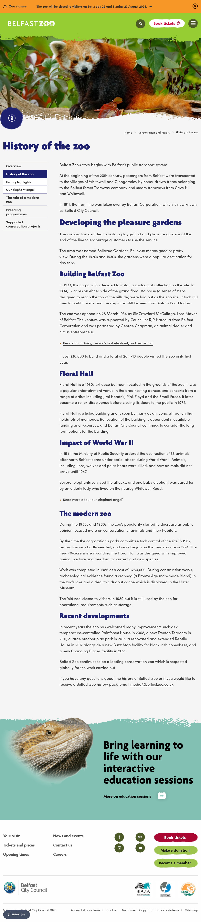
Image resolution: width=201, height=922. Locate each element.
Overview (13, 165)
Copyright (146, 910)
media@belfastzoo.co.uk (151, 684)
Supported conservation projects (23, 223)
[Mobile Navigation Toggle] (193, 23)
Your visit (11, 835)
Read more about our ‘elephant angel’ (93, 499)
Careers (60, 854)
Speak (16, 914)
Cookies (112, 910)
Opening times (16, 854)
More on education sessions (127, 796)
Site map (191, 910)
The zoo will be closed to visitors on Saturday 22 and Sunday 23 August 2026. (92, 6)
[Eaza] (188, 889)
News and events (68, 835)
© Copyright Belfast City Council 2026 (29, 910)
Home (128, 132)
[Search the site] (141, 24)
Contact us (62, 845)
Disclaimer (128, 910)
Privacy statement (169, 910)
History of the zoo (20, 173)
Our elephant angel (20, 189)
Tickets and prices (19, 845)
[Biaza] (143, 889)
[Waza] (165, 889)
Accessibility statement (87, 910)
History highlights (18, 182)
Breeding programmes (16, 211)
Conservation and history (154, 132)
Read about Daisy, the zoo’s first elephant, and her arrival (108, 342)
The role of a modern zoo (22, 199)
